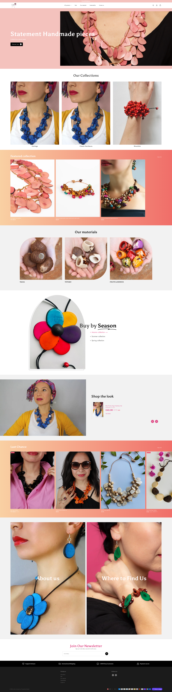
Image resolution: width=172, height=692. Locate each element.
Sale (76, 5)
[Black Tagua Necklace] (32, 480)
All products (67, 5)
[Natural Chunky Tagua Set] (123, 480)
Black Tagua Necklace (14, 510)
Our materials (83, 5)
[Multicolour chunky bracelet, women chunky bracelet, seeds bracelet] (78, 188)
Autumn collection (98, 332)
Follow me (114, 671)
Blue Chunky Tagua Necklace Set (114, 406)
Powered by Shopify (25, 689)
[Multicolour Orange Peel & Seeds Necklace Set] (123, 188)
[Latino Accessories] (13, 5)
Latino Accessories (17, 689)
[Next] (156, 421)
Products (63, 671)
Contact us (101, 5)
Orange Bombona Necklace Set (61, 510)
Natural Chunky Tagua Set (105, 510)
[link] (57, 332)
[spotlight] (49, 416)
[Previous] (152, 421)
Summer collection (99, 336)
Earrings (35, 146)
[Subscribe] (106, 653)
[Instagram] (115, 675)
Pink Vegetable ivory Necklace (16, 218)
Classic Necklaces (86, 146)
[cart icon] (160, 5)
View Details (108, 413)
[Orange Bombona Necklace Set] (78, 480)
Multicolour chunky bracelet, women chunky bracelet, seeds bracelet (67, 218)
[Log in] (156, 5)
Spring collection (98, 340)
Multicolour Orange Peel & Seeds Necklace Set (109, 218)
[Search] (153, 5)
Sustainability (93, 5)
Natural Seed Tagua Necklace (151, 510)
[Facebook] (112, 675)
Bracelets (137, 146)
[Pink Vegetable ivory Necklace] (32, 188)
